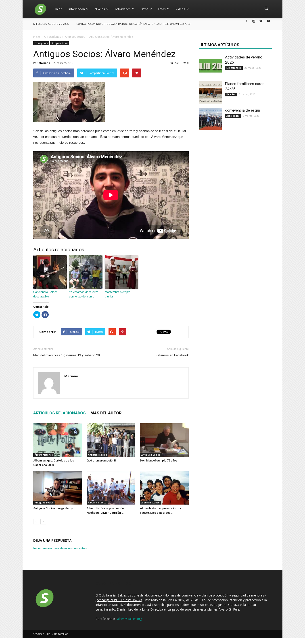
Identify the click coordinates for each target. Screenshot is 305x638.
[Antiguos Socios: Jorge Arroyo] (57, 488)
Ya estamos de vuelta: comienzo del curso (83, 294)
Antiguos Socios (59, 43)
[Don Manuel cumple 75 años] (164, 440)
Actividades (123, 9)
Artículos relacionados (59, 413)
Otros (144, 9)
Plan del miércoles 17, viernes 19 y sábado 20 (66, 355)
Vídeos (180, 9)
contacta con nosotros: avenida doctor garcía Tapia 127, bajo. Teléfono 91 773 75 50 (133, 23)
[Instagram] (253, 21)
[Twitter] (261, 21)
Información (77, 9)
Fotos (162, 9)
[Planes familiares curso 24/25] (210, 92)
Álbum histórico (44, 454)
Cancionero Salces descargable (45, 294)
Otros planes (41, 43)
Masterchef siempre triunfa (117, 294)
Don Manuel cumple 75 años (158, 460)
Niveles (100, 9)
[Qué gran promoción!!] (111, 440)
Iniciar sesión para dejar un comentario (60, 548)
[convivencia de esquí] (210, 119)
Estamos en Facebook (172, 355)
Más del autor (105, 413)
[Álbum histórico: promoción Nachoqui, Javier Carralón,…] (111, 488)
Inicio (58, 9)
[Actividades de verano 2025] (210, 66)
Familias (231, 94)
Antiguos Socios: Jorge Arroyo (53, 508)
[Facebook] (246, 21)
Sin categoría (233, 67)
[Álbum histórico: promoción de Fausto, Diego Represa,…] (164, 488)
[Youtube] (268, 21)
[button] (266, 9)
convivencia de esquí (242, 110)
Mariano (44, 62)
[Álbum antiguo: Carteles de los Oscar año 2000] (57, 440)
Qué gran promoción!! (101, 460)
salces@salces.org (129, 619)
